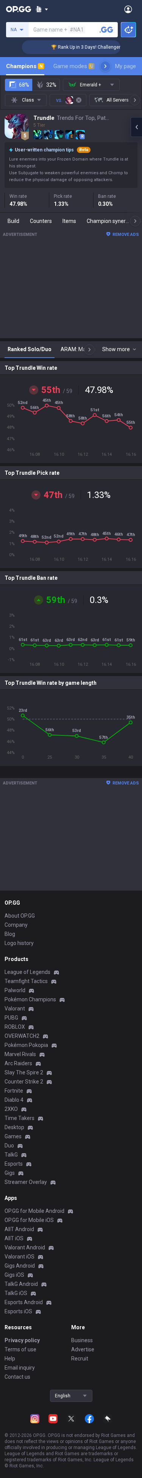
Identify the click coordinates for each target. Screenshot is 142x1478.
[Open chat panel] (136, 127)
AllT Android (19, 1229)
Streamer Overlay (26, 1182)
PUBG (11, 1018)
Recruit (79, 1358)
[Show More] (42, 9)
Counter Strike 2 (24, 1082)
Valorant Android (25, 1247)
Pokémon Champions (30, 999)
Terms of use (20, 1349)
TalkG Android (21, 1284)
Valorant (15, 1008)
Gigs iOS (14, 1275)
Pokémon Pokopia (26, 1045)
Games (13, 1136)
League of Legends (27, 972)
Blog (10, 934)
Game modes (73, 66)
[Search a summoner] (106, 29)
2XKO (11, 1109)
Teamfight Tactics (26, 981)
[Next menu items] (105, 66)
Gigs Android (20, 1266)
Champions (24, 66)
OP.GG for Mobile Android (34, 1211)
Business (82, 1340)
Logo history (19, 943)
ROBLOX (15, 1027)
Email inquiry (20, 1368)
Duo (9, 1145)
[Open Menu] (128, 9)
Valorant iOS (19, 1257)
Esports (14, 1164)
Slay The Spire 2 (24, 1072)
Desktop (14, 1127)
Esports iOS (18, 1311)
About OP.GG (20, 916)
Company (16, 925)
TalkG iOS (16, 1293)
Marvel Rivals (20, 1054)
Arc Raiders (18, 1063)
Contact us (17, 1377)
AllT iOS (14, 1238)
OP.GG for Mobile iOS (29, 1220)
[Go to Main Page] (18, 9)
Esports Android (24, 1302)
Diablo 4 (14, 1100)
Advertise (82, 1349)
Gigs (10, 1173)
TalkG (11, 1155)
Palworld (15, 990)
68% (24, 85)
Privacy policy (22, 1340)
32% (51, 85)
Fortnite (14, 1091)
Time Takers (19, 1118)
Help (10, 1358)
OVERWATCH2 (22, 1036)
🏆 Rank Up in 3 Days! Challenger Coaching (91, 47)
